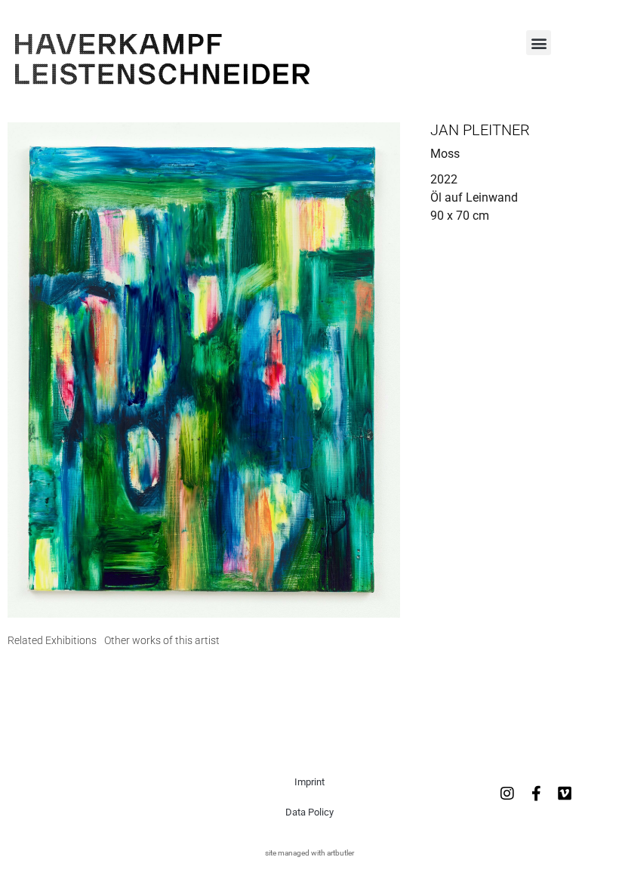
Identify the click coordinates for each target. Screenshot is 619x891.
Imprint (309, 782)
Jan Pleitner (480, 130)
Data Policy (309, 812)
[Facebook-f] (536, 793)
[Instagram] (507, 793)
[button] (538, 42)
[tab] (52, 641)
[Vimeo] (564, 793)
